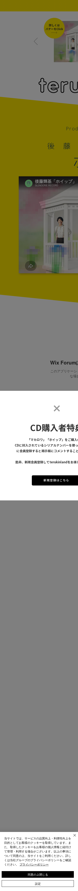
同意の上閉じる (38, 874)
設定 (38, 883)
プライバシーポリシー (34, 864)
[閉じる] (72, 838)
